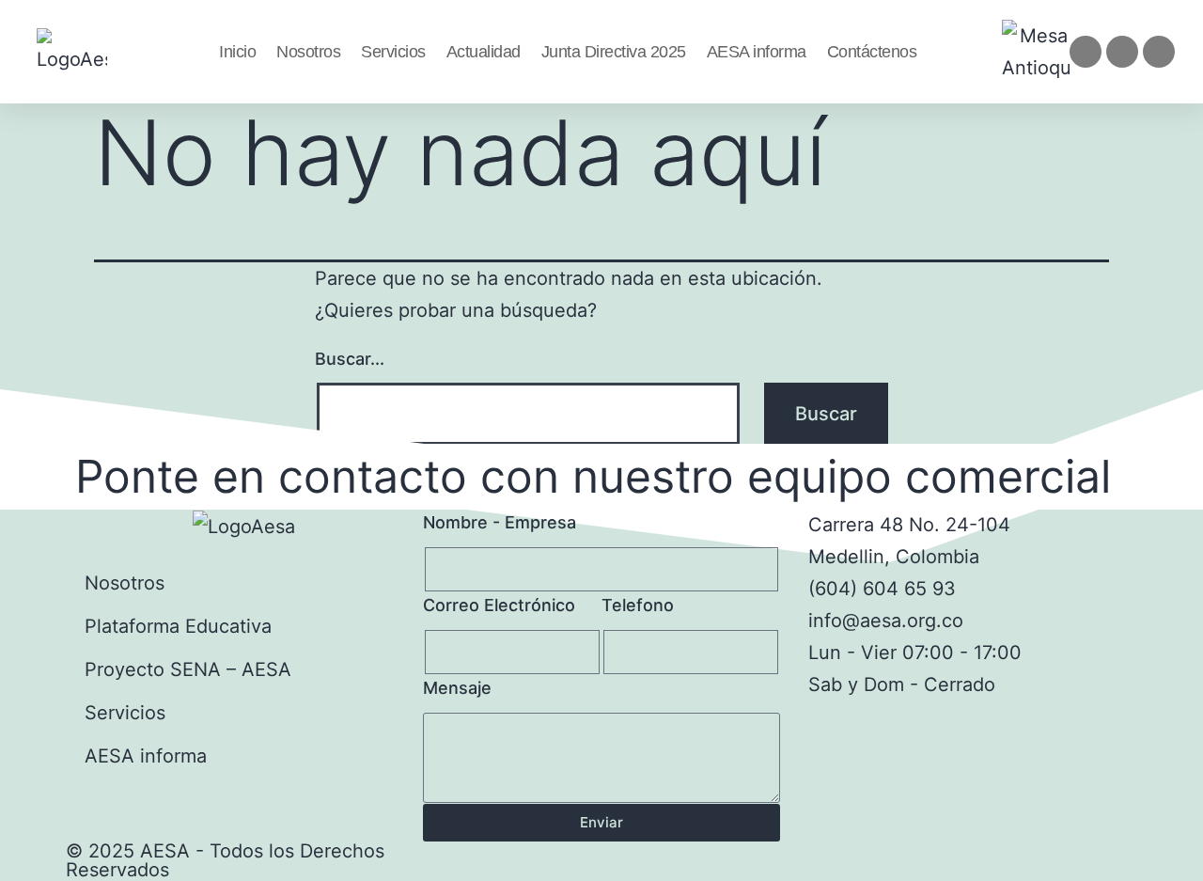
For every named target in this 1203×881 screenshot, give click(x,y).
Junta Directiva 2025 (613, 51)
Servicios (393, 51)
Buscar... (349, 359)
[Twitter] (1122, 52)
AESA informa (756, 51)
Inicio (237, 51)
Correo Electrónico (499, 605)
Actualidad (483, 51)
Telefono (638, 605)
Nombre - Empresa (499, 522)
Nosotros (308, 51)
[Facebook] (1085, 52)
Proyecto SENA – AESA (188, 669)
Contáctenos (872, 51)
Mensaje (457, 688)
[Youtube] (1159, 52)
